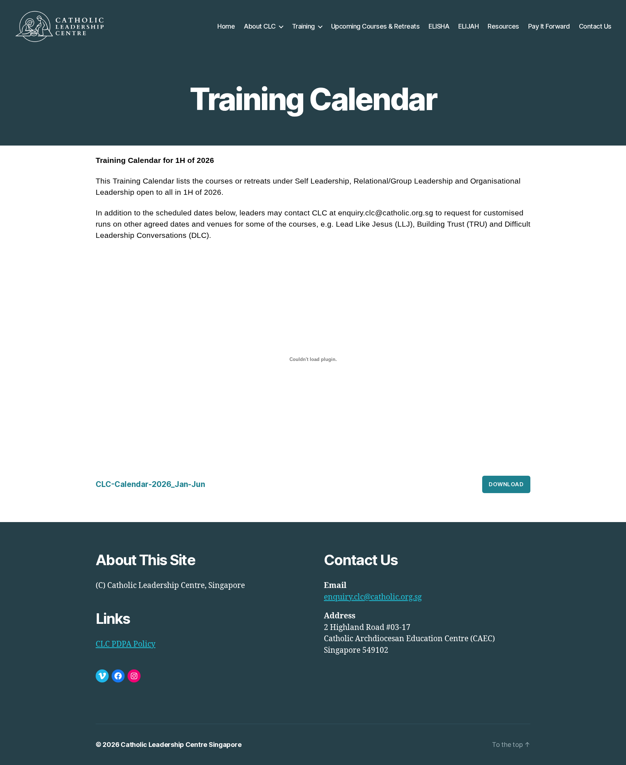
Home (226, 26)
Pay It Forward (549, 26)
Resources (503, 26)
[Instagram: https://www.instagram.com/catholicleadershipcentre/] (134, 675)
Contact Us (595, 26)
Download (506, 484)
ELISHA (439, 26)
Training (303, 26)
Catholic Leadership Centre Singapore (181, 744)
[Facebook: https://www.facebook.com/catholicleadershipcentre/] (118, 675)
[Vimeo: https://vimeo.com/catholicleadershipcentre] (102, 675)
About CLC (260, 26)
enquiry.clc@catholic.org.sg (373, 597)
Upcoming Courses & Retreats (375, 26)
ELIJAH (468, 26)
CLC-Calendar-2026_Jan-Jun (150, 484)
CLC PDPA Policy (125, 644)
